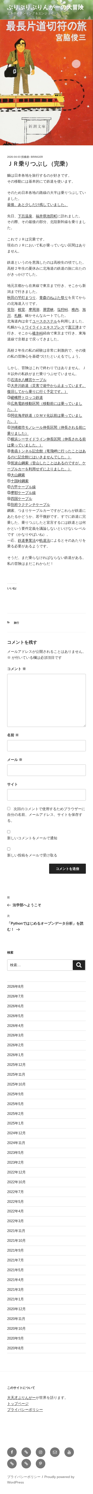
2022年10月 (16, 1182)
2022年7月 (15, 1192)
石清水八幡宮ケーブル (28, 380)
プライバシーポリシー (25, 1409)
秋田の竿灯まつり (21, 297)
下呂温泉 (25, 216)
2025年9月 (15, 1094)
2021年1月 (15, 1299)
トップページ (18, 1403)
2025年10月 (16, 1084)
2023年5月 (15, 1152)
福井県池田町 (46, 216)
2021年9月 (15, 1250)
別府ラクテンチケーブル (30, 504)
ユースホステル (44, 321)
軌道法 (44, 540)
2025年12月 (16, 1065)
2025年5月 (15, 1104)
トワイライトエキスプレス (42, 327)
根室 (21, 309)
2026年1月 (15, 1055)
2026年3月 (15, 1035)
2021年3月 (15, 1289)
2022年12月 (16, 1172)
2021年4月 (15, 1280)
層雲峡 (48, 309)
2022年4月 (15, 1211)
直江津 (73, 327)
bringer (37, 156)
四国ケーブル (21, 498)
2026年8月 (15, 986)
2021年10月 (16, 1240)
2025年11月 (16, 1074)
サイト (12, 784)
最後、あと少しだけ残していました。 (37, 204)
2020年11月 (16, 1319)
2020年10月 (16, 1328)
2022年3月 (15, 1221)
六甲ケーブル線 (23, 487)
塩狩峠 (62, 309)
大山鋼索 (18, 475)
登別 (10, 309)
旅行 (16, 622)
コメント (16, 669)
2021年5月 (15, 1270)
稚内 (75, 309)
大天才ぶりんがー (21, 1398)
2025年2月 (15, 1114)
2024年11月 (16, 1143)
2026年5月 (15, 1016)
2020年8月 (15, 1348)
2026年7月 (15, 996)
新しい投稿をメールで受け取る (32, 855)
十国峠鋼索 (20, 481)
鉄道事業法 (27, 540)
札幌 (17, 315)
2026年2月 (15, 1045)
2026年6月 (15, 1006)
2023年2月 (15, 1162)
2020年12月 (16, 1309)
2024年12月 (16, 1133)
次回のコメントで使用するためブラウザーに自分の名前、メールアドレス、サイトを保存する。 (46, 815)
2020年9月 (15, 1338)
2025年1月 (15, 1123)
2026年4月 (15, 1026)
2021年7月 (15, 1260)
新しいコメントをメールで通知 (32, 838)
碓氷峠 (37, 333)
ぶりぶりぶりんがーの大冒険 (45, 7)
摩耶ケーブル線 (23, 493)
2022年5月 (15, 1202)
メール (14, 760)
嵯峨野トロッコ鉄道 (27, 397)
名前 (13, 735)
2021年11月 (16, 1231)
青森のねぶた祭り (53, 297)
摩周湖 (34, 309)
